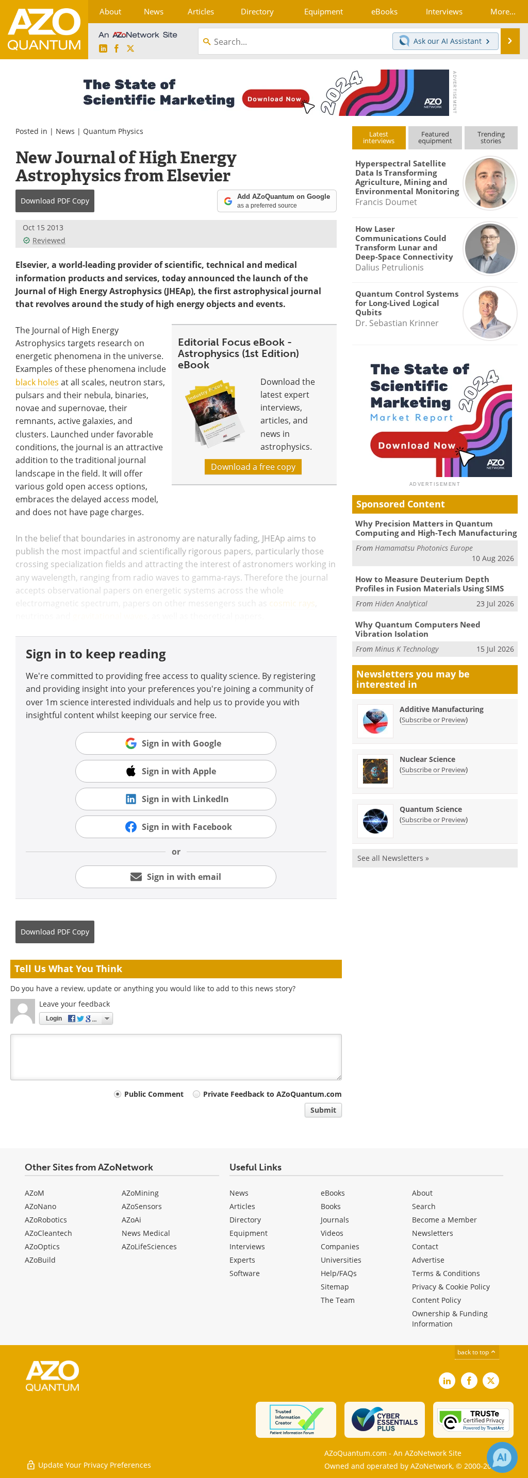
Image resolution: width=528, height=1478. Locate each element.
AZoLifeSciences (149, 1246)
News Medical (146, 1233)
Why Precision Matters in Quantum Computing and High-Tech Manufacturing (436, 528)
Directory (245, 1220)
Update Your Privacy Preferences (93, 1465)
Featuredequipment (435, 137)
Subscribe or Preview (434, 719)
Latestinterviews (378, 137)
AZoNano (40, 1206)
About (422, 1193)
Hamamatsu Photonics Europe (424, 548)
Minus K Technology (406, 649)
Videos (332, 1233)
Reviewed (48, 240)
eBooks (333, 1193)
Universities (341, 1260)
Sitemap (335, 1287)
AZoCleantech (48, 1233)
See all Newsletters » (393, 858)
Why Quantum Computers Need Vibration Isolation (418, 629)
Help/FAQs (339, 1273)
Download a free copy (253, 466)
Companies (340, 1246)
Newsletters (432, 1233)
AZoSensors (142, 1206)
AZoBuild (40, 1260)
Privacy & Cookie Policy (451, 1287)
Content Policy (436, 1300)
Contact (425, 1246)
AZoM (34, 1193)
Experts (242, 1260)
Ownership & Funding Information (450, 1319)
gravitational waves (110, 616)
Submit (323, 1110)
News (65, 131)
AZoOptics (42, 1246)
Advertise (428, 1260)
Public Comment (154, 1094)
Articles (242, 1206)
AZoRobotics (46, 1220)
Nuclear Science (427, 759)
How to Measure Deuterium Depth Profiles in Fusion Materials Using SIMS (429, 583)
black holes (37, 382)
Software (244, 1273)
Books (331, 1206)
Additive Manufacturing (442, 709)
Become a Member (444, 1220)
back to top (473, 1352)
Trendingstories (491, 137)
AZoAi (131, 1220)
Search (424, 1206)
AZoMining (140, 1193)
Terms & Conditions (446, 1273)
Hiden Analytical (401, 603)
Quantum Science (431, 809)
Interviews (247, 1246)
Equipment (248, 1233)
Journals (335, 1220)
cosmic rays (292, 603)
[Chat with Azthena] (502, 1457)
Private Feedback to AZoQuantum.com (272, 1094)
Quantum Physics (113, 131)
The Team (338, 1300)
